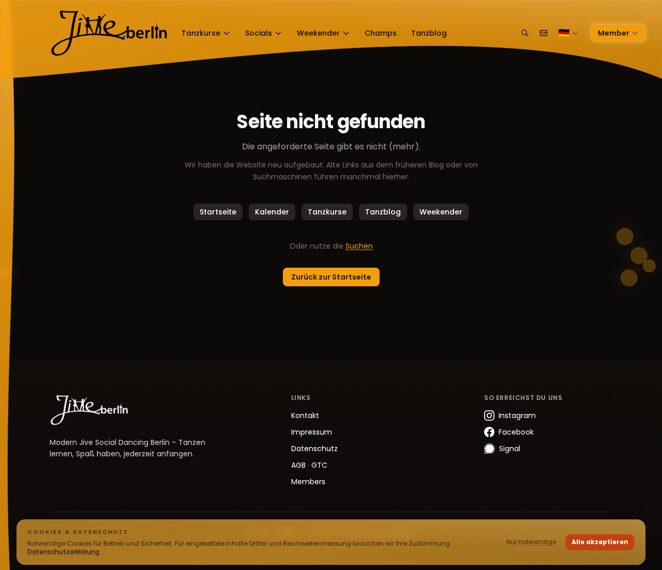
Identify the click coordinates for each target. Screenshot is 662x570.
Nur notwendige (531, 541)
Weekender (318, 33)
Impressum (311, 432)
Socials (258, 33)
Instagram (517, 415)
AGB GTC (309, 465)
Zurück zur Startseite (331, 277)
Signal (509, 448)
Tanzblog (429, 33)
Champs (381, 33)
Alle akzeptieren (599, 541)
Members (308, 481)
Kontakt (305, 415)
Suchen (359, 246)
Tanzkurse (201, 33)
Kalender (272, 212)
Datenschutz (314, 448)
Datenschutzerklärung (63, 551)
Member (613, 33)
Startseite (218, 212)
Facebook (516, 432)
